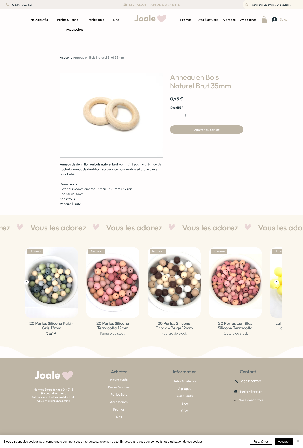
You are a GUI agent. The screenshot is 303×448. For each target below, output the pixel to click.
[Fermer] (298, 441)
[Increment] (185, 115)
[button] (264, 19)
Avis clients (184, 396)
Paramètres (261, 441)
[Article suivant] (276, 282)
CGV (184, 411)
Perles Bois (119, 394)
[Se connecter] (274, 19)
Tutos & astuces (185, 381)
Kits (119, 417)
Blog (184, 403)
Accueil (65, 57)
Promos (118, 409)
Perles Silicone (119, 387)
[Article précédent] (26, 282)
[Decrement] (173, 115)
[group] (151, 296)
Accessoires (119, 402)
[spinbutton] (179, 115)
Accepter (284, 441)
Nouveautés (119, 380)
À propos (184, 388)
